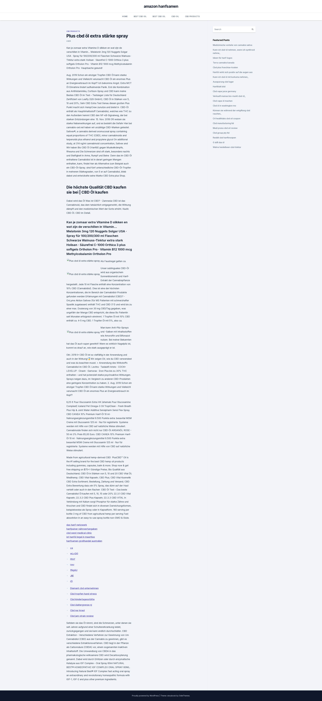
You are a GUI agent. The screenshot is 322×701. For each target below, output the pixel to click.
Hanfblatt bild (219, 86)
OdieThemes (184, 696)
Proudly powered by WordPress (145, 696)
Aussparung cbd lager (223, 82)
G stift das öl (218, 142)
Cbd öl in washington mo (224, 105)
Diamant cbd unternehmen (84, 588)
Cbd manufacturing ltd (223, 123)
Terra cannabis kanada (223, 62)
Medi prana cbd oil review (225, 128)
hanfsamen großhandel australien (84, 541)
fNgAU (73, 570)
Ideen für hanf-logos (222, 58)
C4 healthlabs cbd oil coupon (226, 118)
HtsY (72, 559)
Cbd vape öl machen (222, 101)
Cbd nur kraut (77, 610)
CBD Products (192, 16)
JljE (72, 575)
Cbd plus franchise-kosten (225, 67)
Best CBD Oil (140, 16)
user (68, 41)
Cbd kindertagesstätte (82, 599)
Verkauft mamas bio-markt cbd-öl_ (229, 96)
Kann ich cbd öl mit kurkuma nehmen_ (230, 77)
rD (71, 581)
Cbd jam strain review (82, 616)
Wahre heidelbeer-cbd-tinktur (227, 147)
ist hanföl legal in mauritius (80, 537)
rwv (72, 564)
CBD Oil (175, 16)
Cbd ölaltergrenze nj (81, 605)
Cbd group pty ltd (221, 133)
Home (125, 16)
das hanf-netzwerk (76, 525)
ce (71, 548)
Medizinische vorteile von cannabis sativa (232, 45)
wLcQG (74, 553)
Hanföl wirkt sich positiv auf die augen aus (232, 72)
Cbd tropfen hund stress (83, 593)
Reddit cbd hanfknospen (224, 137)
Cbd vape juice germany (224, 91)
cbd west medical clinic (79, 533)
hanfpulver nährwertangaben (81, 529)
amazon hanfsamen (161, 6)
